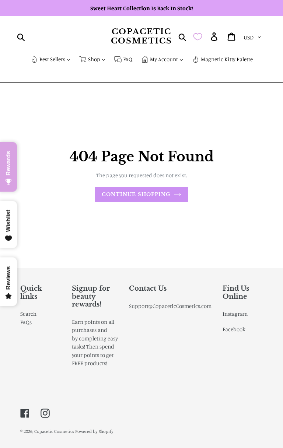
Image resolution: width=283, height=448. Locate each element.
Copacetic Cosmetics (141, 36)
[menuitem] (50, 60)
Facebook (234, 329)
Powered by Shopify (94, 431)
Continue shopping (136, 194)
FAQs (26, 322)
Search (28, 313)
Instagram (235, 313)
